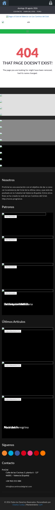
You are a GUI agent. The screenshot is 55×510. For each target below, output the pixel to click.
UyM (40, 505)
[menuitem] (4, 3)
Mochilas (10, 427)
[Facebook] (17, 453)
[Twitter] (10, 453)
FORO (39, 11)
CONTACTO (17, 11)
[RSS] (4, 453)
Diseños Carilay (19, 505)
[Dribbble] (30, 453)
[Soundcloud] (42, 453)
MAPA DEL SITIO (29, 11)
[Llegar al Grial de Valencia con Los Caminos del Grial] (27, 16)
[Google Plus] (23, 453)
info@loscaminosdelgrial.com (19, 487)
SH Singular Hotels (16, 304)
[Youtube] (36, 453)
